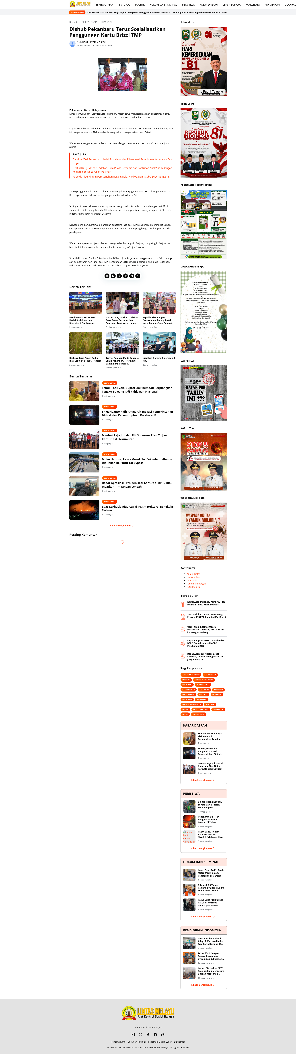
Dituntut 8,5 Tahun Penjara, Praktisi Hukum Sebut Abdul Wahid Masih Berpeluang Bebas (211, 888)
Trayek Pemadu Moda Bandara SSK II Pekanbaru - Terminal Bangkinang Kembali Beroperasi (122, 361)
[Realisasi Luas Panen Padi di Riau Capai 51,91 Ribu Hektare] (85, 343)
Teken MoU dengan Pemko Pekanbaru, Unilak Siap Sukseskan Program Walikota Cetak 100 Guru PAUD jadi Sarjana (211, 956)
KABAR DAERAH (209, 4)
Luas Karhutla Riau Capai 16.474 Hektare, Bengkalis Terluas (138, 508)
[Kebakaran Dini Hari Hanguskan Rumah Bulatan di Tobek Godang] (189, 821)
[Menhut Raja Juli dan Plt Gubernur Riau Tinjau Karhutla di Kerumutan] (84, 439)
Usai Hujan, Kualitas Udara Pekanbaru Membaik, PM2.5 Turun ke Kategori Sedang (205, 629)
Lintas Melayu (161, 1047)
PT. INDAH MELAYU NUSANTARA (131, 1047)
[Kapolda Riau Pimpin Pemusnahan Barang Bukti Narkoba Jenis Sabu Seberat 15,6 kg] (159, 303)
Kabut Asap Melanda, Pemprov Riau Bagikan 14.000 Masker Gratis (206, 603)
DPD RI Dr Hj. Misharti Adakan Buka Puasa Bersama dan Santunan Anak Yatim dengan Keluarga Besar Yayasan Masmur (122, 320)
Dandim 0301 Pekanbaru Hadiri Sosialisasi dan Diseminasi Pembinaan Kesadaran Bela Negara (82, 320)
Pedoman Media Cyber (160, 1041)
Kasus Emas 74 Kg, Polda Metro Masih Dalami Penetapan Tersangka (211, 873)
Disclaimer (179, 1041)
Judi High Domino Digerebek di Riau (159, 359)
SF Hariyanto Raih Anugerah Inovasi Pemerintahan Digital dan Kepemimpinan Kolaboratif (158, 12)
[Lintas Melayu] (148, 1013)
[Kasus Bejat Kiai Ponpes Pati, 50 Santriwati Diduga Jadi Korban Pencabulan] (189, 905)
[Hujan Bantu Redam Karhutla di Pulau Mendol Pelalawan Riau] (189, 836)
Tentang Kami (118, 1041)
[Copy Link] (107, 275)
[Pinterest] (131, 275)
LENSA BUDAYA (231, 4)
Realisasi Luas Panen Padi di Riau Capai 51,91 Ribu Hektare (85, 359)
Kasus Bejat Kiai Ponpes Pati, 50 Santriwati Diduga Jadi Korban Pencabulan (210, 903)
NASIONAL (124, 4)
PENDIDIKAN (272, 4)
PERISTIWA (188, 4)
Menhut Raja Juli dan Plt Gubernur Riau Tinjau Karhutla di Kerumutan (134, 437)
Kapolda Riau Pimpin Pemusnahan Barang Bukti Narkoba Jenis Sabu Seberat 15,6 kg (121, 176)
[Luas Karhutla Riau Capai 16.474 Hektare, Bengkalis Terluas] (84, 510)
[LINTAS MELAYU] (80, 4)
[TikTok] (148, 1034)
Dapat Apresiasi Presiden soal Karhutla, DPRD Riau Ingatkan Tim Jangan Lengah (137, 484)
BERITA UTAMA (104, 4)
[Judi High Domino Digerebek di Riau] (159, 343)
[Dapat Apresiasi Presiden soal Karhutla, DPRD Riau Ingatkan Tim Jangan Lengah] (84, 486)
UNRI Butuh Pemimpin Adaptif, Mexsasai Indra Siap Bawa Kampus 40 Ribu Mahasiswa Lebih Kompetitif (210, 941)
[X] (119, 275)
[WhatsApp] (137, 275)
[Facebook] (113, 275)
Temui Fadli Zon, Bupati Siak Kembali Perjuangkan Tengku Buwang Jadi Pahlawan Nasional (137, 389)
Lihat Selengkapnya (120, 525)
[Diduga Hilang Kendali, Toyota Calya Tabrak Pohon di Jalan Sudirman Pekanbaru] (189, 806)
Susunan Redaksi (137, 1041)
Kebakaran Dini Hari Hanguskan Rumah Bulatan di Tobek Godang (208, 819)
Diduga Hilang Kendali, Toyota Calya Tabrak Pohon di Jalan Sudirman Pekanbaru (210, 804)
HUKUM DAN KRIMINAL (163, 4)
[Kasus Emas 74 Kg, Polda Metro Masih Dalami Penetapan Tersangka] (189, 875)
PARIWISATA (252, 4)
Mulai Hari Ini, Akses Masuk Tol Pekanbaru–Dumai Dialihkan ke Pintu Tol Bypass (137, 460)
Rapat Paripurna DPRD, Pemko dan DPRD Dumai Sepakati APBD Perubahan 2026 (205, 643)
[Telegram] (125, 275)
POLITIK (140, 4)
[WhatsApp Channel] (163, 1034)
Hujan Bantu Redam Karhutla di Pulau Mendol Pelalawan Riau (210, 834)
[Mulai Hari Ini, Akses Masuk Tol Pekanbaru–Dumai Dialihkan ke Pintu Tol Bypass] (84, 462)
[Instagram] (133, 1034)
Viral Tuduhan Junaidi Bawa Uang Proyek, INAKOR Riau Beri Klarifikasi (206, 616)
